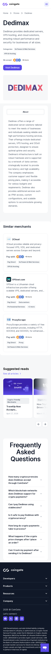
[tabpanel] (25, 163)
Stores (16, 13)
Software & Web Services (25, 49)
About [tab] (25, 112)
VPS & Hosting (10, 54)
